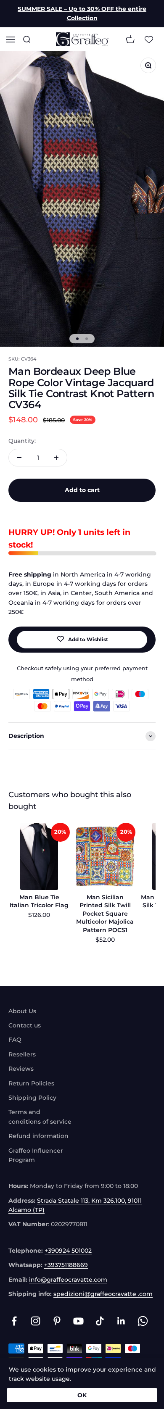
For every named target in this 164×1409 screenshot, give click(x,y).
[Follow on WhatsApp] (142, 1321)
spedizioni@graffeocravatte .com (103, 1294)
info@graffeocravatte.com (68, 1279)
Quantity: (22, 441)
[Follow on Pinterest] (57, 1321)
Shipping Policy (32, 1097)
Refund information (38, 1136)
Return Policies (31, 1083)
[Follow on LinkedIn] (121, 1321)
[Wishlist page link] (149, 39)
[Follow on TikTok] (100, 1321)
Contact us (24, 1025)
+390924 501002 (68, 1250)
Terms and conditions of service (39, 1116)
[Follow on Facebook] (14, 1321)
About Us (22, 1011)
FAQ (14, 1039)
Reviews (21, 1068)
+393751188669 (66, 1265)
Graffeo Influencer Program (35, 1155)
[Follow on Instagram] (35, 1321)
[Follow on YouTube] (78, 1321)
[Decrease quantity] (19, 457)
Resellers (22, 1054)
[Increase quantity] (56, 457)
